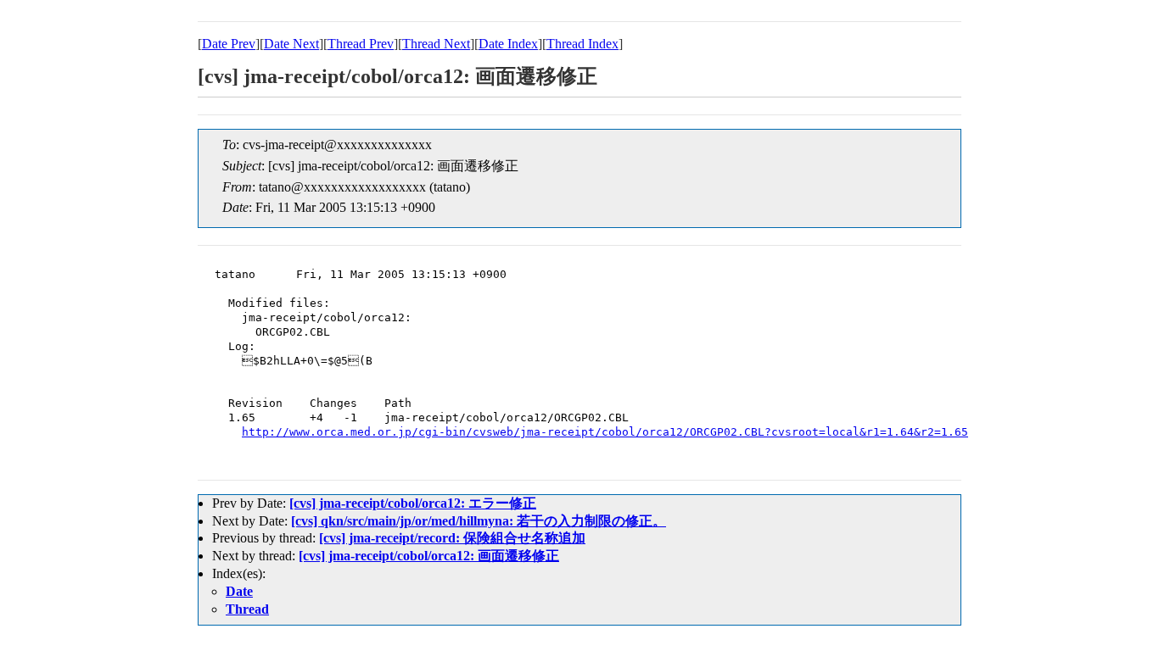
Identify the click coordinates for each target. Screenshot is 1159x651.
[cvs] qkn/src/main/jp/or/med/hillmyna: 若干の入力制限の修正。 (478, 521)
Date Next (291, 43)
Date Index (508, 43)
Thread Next (436, 43)
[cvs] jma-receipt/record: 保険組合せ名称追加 (452, 538)
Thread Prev (361, 43)
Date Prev (228, 43)
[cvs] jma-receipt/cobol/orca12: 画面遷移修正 (429, 555)
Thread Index (582, 43)
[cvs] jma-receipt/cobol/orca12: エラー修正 (412, 503)
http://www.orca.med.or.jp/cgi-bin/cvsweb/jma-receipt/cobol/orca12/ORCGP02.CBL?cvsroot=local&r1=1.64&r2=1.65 (605, 432)
